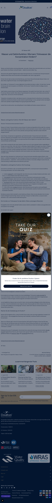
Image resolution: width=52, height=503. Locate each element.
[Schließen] (48, 214)
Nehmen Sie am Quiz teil (26, 286)
